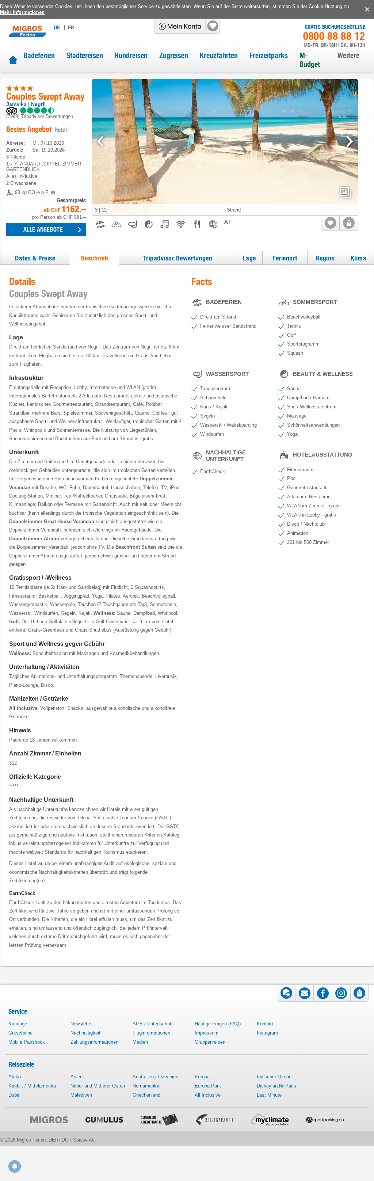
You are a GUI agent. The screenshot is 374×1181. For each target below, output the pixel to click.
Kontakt (265, 1023)
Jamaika (16, 104)
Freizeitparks (268, 55)
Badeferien (39, 55)
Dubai (14, 1095)
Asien (76, 1076)
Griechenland (146, 1095)
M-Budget (309, 60)
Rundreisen (131, 55)
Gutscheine (20, 1033)
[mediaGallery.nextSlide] (349, 141)
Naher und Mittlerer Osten (97, 1086)
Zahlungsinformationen (94, 1042)
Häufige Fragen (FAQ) (218, 1023)
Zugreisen (173, 55)
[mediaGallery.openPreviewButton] (225, 147)
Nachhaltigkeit (85, 1033)
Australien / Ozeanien (155, 1076)
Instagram (267, 1033)
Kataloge (17, 1023)
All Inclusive (208, 1095)
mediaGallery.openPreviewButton (346, 192)
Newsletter (81, 1023)
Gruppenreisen (210, 1042)
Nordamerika (146, 1086)
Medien (140, 1042)
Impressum (206, 1033)
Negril (38, 104)
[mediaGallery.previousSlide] (100, 141)
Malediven (81, 1095)
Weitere (348, 55)
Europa (202, 1076)
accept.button (366, 9)
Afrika (14, 1076)
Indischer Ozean (274, 1076)
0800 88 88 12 (334, 36)
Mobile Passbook (26, 1042)
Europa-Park (208, 1086)
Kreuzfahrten (219, 55)
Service (17, 1011)
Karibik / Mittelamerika (32, 1086)
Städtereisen (84, 55)
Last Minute (269, 1095)
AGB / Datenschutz (153, 1023)
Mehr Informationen (22, 12)
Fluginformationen (151, 1033)
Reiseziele (21, 1064)
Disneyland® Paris (276, 1086)
